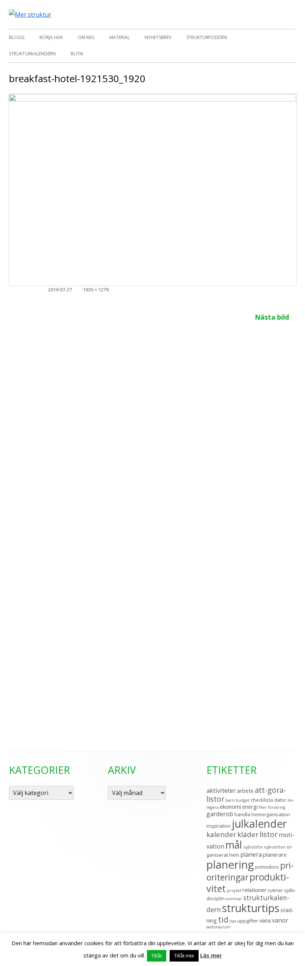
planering (230, 864)
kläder (248, 834)
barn (230, 800)
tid (223, 919)
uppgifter (247, 920)
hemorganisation (270, 814)
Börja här (51, 37)
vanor (280, 920)
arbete (245, 790)
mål (233, 845)
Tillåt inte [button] (184, 955)
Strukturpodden (206, 37)
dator (280, 800)
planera (251, 854)
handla (242, 814)
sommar (234, 898)
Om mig (86, 37)
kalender (221, 834)
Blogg (17, 37)
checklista (262, 800)
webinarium (218, 927)
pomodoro (267, 866)
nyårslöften (275, 847)
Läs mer (211, 955)
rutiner (275, 890)
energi (250, 806)
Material (119, 37)
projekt (234, 890)
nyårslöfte (253, 847)
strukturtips (250, 908)
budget (243, 800)
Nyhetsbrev (158, 37)
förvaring (276, 807)
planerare (275, 854)
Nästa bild (272, 317)
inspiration (218, 826)
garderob (219, 814)
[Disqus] (152, 426)
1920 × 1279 (96, 289)
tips (232, 921)
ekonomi (230, 806)
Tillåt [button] (156, 955)
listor (268, 834)
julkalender (259, 824)
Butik (77, 54)
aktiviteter (221, 790)
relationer (255, 890)
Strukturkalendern (32, 54)
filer (263, 807)
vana (265, 920)
